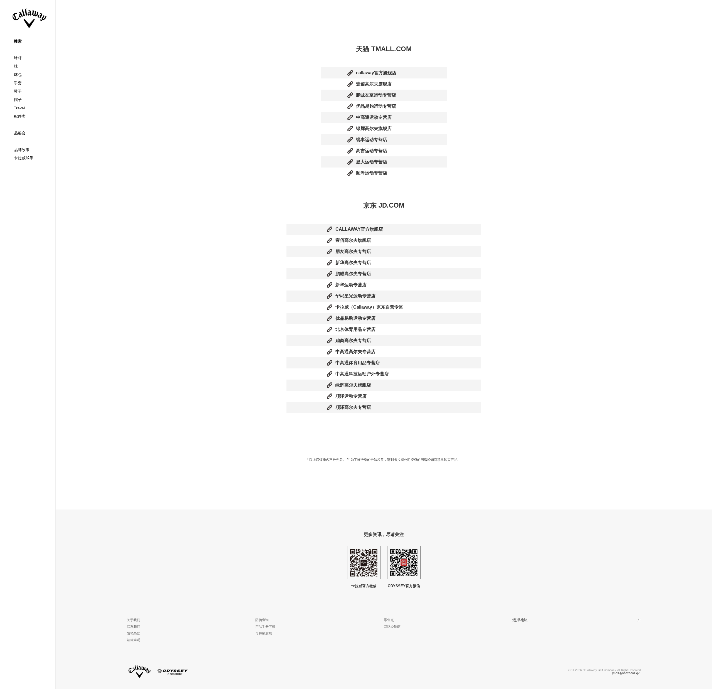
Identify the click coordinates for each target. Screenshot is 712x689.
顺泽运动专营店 (371, 173)
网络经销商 (392, 627)
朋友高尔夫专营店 (353, 251)
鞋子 (18, 91)
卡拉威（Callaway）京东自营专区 (369, 307)
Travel (19, 108)
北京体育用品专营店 (355, 329)
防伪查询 (262, 620)
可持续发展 (263, 633)
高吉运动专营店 (371, 150)
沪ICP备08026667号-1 (626, 673)
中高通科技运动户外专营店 (362, 373)
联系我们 (133, 627)
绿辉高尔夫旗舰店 (374, 128)
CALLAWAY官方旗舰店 (359, 229)
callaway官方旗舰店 (376, 72)
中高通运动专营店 (374, 117)
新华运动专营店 (351, 284)
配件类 (20, 116)
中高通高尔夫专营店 (355, 351)
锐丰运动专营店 (371, 139)
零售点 (389, 620)
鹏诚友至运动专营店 (376, 95)
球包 (18, 74)
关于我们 (133, 620)
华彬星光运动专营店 (355, 296)
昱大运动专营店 (371, 161)
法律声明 (133, 640)
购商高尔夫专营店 (353, 340)
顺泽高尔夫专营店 (353, 407)
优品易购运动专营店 (376, 106)
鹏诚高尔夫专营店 (353, 273)
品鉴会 (20, 133)
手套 (18, 83)
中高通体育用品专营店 (357, 362)
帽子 (18, 99)
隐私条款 (133, 633)
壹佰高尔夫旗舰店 (374, 84)
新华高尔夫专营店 (353, 262)
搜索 (18, 41)
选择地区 (520, 619)
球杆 (18, 58)
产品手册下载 (265, 627)
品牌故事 (21, 149)
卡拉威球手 (23, 158)
